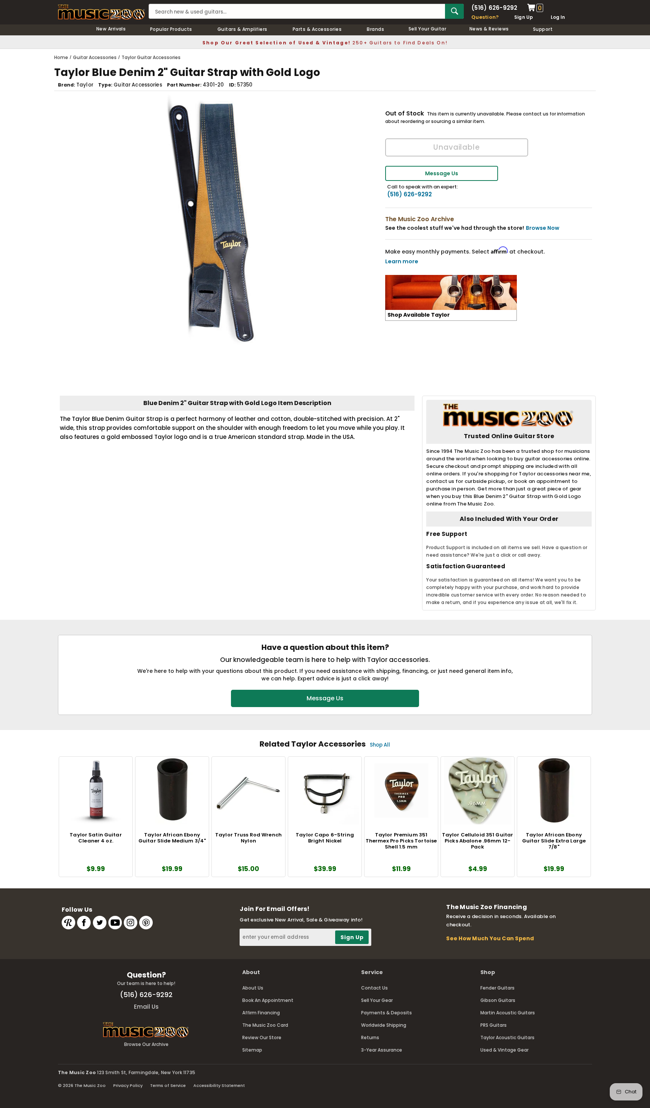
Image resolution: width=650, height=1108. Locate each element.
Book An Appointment (267, 1000)
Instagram (130, 922)
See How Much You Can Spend (490, 938)
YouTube (115, 922)
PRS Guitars (493, 1025)
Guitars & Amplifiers (242, 29)
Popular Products (171, 29)
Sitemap (252, 1050)
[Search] (454, 11)
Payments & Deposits (386, 1012)
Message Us (441, 173)
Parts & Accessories (317, 29)
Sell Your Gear (377, 1000)
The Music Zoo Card (265, 1025)
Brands (375, 29)
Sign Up (523, 17)
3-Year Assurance (381, 1050)
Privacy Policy (128, 1085)
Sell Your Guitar (427, 29)
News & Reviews (489, 29)
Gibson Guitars (497, 1000)
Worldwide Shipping (383, 1025)
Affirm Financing (261, 1012)
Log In (558, 17)
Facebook (84, 922)
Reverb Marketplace (68, 922)
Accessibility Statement (219, 1085)
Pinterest (146, 922)
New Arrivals (111, 29)
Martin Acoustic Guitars (507, 1012)
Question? (485, 17)
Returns (370, 1037)
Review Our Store (261, 1037)
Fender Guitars (497, 988)
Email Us (146, 1007)
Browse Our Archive (146, 1044)
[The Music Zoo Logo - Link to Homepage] (101, 12)
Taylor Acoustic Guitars (507, 1037)
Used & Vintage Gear (504, 1050)
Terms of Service (168, 1085)
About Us (252, 988)
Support (543, 29)
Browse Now (542, 228)
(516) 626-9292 (494, 8)
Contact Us (374, 988)
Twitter (99, 922)
